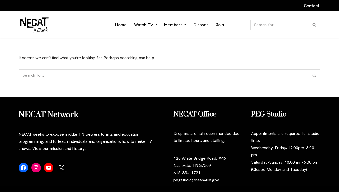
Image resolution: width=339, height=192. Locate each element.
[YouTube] (48, 167)
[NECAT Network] (34, 25)
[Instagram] (36, 167)
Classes (200, 25)
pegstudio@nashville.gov (196, 180)
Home (121, 25)
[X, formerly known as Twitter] (61, 167)
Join (220, 25)
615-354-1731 (186, 173)
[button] (156, 25)
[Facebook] (23, 167)
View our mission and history (58, 148)
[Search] (314, 25)
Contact (311, 5)
